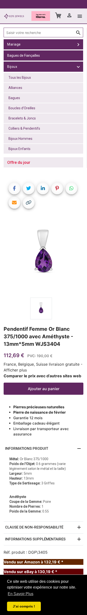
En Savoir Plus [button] (20, 594)
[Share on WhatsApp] (71, 188)
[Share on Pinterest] (57, 188)
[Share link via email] (14, 203)
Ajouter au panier (43, 388)
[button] (43, 449)
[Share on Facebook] (14, 188)
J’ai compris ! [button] (24, 606)
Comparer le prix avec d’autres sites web (42, 375)
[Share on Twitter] (29, 188)
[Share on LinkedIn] (43, 188)
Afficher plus (15, 370)
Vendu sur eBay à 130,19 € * (30, 571)
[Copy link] (29, 203)
